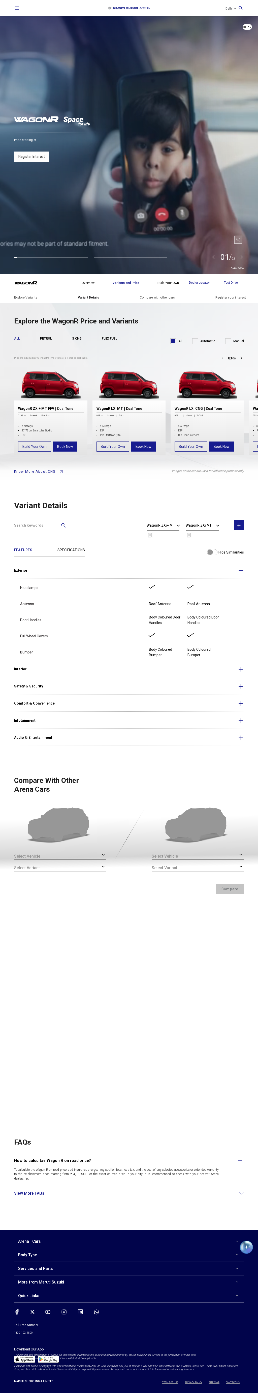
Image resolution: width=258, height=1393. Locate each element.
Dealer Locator (199, 282)
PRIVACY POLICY (193, 1382)
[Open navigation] (17, 8)
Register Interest (31, 157)
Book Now (65, 447)
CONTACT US (233, 1382)
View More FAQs (29, 1193)
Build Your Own (34, 447)
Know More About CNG (34, 471)
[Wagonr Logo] (29, 283)
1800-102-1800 (23, 1332)
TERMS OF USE (170, 1382)
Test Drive (231, 282)
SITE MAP (214, 1382)
